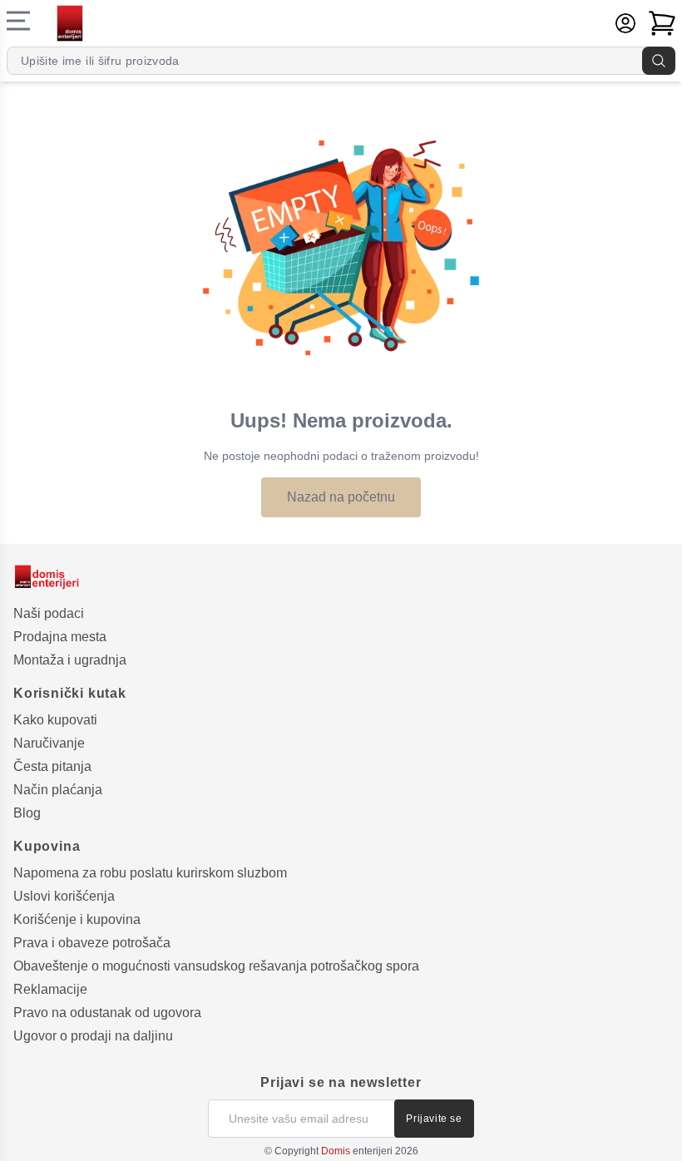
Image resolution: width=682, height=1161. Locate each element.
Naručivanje (49, 743)
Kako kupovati (55, 720)
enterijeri (357, 1151)
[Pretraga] (658, 61)
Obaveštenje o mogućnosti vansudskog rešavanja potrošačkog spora (216, 966)
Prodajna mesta (59, 637)
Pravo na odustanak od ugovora (107, 1012)
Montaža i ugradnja (69, 660)
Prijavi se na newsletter (340, 1082)
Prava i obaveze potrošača (91, 943)
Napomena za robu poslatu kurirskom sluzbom (150, 873)
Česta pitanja (52, 766)
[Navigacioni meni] (18, 21)
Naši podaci (48, 613)
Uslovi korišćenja (64, 896)
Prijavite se (434, 1118)
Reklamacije (50, 989)
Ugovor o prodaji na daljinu (93, 1036)
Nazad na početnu (341, 497)
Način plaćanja (57, 790)
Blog (27, 813)
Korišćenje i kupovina (77, 919)
